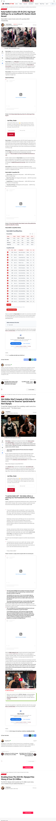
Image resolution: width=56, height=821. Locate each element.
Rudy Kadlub (8, 51)
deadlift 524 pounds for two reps (18, 162)
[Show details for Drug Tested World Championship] (7, 283)
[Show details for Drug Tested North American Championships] (7, 293)
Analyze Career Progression (11, 309)
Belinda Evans (8, 787)
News (3, 396)
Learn (47, 3)
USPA (10, 152)
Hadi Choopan (11, 442)
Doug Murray (8, 411)
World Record (22, 355)
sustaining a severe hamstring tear (19, 459)
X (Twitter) (24, 346)
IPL (16, 58)
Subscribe (11, 134)
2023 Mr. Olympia (12, 731)
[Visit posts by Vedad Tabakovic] (2, 365)
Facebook (17, 346)
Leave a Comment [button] (31, 389)
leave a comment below (10, 330)
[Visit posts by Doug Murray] (2, 740)
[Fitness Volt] (28, 1)
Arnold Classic (24, 731)
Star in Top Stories (26, 343)
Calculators (31, 3)
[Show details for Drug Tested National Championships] (7, 270)
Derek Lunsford (31, 440)
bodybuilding (29, 731)
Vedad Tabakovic (9, 24)
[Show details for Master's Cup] (7, 254)
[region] (21, 240)
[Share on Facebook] (2, 55)
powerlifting (11, 355)
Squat (19, 355)
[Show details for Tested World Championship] (7, 257)
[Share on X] (2, 58)
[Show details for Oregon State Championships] (7, 275)
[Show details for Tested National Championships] (7, 260)
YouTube (29, 346)
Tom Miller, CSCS (19, 24)
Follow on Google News (15, 343)
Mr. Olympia (4, 774)
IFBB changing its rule (13, 652)
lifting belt (16, 61)
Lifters (16, 3)
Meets (20, 3)
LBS (52, 3)
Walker (13, 443)
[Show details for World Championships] (7, 265)
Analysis (36, 3)
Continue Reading (28, 767)
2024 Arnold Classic (18, 731)
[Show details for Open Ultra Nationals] (7, 252)
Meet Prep (42, 3)
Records (25, 3)
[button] (2, 1)
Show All (8, 304)
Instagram (21, 346)
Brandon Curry (11, 466)
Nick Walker (7, 440)
